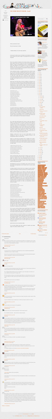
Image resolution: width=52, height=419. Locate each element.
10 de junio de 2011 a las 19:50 (9, 333)
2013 (39, 91)
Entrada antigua (33, 233)
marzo (41, 150)
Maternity (43, 167)
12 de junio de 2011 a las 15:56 (9, 365)
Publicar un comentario (6, 405)
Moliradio (39, 197)
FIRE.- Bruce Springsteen (42, 140)
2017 (39, 85)
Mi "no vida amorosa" (40, 180)
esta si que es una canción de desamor (22, 348)
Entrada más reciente (5, 233)
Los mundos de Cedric (41, 179)
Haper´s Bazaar (40, 202)
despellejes (45, 175)
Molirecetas (39, 196)
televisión (39, 207)
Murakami (39, 203)
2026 (39, 72)
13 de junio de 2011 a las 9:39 (9, 390)
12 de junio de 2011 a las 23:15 (9, 379)
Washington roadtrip (40, 175)
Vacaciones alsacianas (44, 197)
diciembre (41, 96)
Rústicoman (39, 192)
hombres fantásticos (43, 176)
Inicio (20, 233)
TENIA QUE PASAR (42, 117)
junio (40, 105)
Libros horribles (40, 194)
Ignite (43, 202)
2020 (39, 80)
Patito (5, 316)
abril (40, 149)
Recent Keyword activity (41, 185)
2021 (39, 79)
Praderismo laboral (40, 188)
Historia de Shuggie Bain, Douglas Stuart (42, 219)
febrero (41, 152)
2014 (39, 90)
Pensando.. (39, 166)
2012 (39, 93)
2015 (39, 88)
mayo (40, 147)
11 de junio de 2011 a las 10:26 (9, 359)
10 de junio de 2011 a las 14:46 (9, 314)
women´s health (43, 207)
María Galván (6, 246)
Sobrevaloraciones (44, 196)
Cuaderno (39, 193)
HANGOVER (41, 127)
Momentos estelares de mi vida (42, 165)
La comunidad (45, 174)
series (44, 206)
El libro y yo (42, 166)
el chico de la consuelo (8, 342)
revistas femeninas (40, 206)
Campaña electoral (40, 183)
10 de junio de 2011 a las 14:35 (9, 301)
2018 (39, 83)
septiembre (41, 100)
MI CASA (40, 119)
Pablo (5, 360)
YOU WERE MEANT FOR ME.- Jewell (20, 11)
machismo (45, 198)
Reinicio (40, 230)
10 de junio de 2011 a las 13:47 (9, 245)
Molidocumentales (40, 171)
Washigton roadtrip (43, 203)
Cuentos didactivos (43, 193)
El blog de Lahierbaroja (42, 217)
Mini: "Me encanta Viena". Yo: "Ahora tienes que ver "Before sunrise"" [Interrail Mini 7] (43, 215)
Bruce (44, 171)
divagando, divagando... (42, 213)
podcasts (44, 170)
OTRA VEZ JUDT (41, 109)
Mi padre (39, 176)
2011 (39, 94)
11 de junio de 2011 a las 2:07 (9, 350)
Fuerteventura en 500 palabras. (42, 201)
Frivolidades (39, 167)
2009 (39, 157)
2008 (39, 159)
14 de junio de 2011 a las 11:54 (9, 403)
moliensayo (46, 185)
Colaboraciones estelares (41, 189)
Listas (43, 194)
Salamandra (6, 308)
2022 (39, 77)
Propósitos (43, 192)
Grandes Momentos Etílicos (41, 178)
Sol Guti (5, 351)
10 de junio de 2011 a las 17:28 (9, 324)
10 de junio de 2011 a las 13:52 (9, 281)
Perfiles (46, 167)
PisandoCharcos (40, 184)
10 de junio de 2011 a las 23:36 (9, 341)
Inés (5, 263)
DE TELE (40, 123)
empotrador (41, 205)
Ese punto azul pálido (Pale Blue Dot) (43, 225)
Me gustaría (44, 183)
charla (39, 205)
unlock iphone (6, 372)
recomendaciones (40, 170)
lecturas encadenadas (40, 198)
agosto (41, 102)
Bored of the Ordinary (42, 222)
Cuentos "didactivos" (40, 174)
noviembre (41, 97)
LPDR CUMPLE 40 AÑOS (42, 116)
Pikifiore (5, 326)
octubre (41, 99)
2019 (39, 82)
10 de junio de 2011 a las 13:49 (9, 257)
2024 (39, 74)
